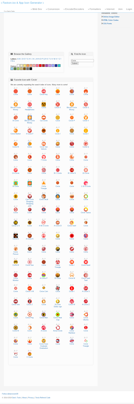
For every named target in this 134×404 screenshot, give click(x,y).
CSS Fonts (107, 24)
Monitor (15, 280)
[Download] (14, 88)
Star (32, 265)
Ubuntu (85, 320)
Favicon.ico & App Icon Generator (22, 2)
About (24, 398)
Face (46, 344)
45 (41, 226)
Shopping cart (29, 205)
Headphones (29, 110)
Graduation (44, 348)
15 (83, 186)
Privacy (31, 398)
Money (15, 110)
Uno (18, 304)
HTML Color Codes (110, 20)
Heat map (59, 319)
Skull (46, 199)
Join (120, 9)
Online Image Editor (111, 17)
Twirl (86, 280)
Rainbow (72, 333)
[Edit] (17, 88)
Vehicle (43, 149)
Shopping (29, 202)
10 (83, 173)
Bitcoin (13, 107)
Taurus (88, 213)
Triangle (44, 188)
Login (129, 9)
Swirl (74, 226)
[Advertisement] (51, 31)
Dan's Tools (16, 398)
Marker (18, 134)
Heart (88, 265)
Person (15, 254)
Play (32, 318)
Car (41, 121)
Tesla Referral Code (42, 398)
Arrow (55, 331)
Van (46, 147)
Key (46, 94)
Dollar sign (58, 307)
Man (46, 318)
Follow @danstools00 (10, 394)
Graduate (43, 346)
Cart (27, 199)
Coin (46, 291)
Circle (15, 94)
